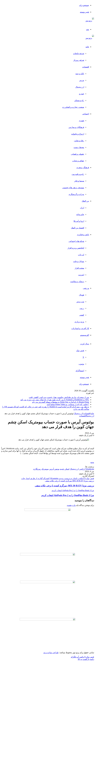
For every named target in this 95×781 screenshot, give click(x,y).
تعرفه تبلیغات (78, 53)
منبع (92, 462)
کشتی (81, 315)
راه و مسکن (79, 100)
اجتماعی (85, 114)
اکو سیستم (84, 335)
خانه (87, 47)
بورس (81, 80)
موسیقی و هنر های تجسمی (73, 188)
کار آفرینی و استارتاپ (80, 328)
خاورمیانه (80, 214)
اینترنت (81, 275)
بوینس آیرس (54, 469)
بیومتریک (45, 469)
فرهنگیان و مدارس (76, 127)
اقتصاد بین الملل (77, 228)
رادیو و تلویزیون (78, 174)
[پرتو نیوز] (89, 21)
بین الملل (85, 201)
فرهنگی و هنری (82, 167)
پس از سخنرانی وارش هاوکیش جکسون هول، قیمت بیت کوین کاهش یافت (59, 397)
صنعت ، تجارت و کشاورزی (73, 107)
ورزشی (86, 288)
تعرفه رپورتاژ (78, 60)
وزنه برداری (79, 322)
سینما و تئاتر (79, 181)
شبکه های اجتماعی (76, 241)
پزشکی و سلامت (77, 281)
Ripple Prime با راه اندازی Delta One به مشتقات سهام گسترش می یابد (60, 402)
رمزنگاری (37, 469)
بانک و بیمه (79, 74)
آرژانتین (82, 469)
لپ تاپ (81, 255)
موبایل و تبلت (78, 261)
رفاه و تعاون (79, 141)
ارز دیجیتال (79, 87)
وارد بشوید (71, 505)
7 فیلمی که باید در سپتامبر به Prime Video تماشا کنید (68, 404)
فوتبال (81, 295)
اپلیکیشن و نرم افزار (76, 248)
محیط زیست (79, 147)
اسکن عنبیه (64, 469)
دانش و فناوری (83, 234)
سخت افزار (79, 268)
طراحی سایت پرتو (51, 652)
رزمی (81, 308)
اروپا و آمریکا (79, 221)
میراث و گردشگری (76, 194)
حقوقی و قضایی (77, 154)
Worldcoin (90, 469)
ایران (82, 208)
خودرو (81, 94)
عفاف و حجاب (78, 161)
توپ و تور (80, 302)
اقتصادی (85, 67)
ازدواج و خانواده (77, 134)
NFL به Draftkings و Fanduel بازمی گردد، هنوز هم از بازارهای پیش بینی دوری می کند (54, 400)
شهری (81, 120)
